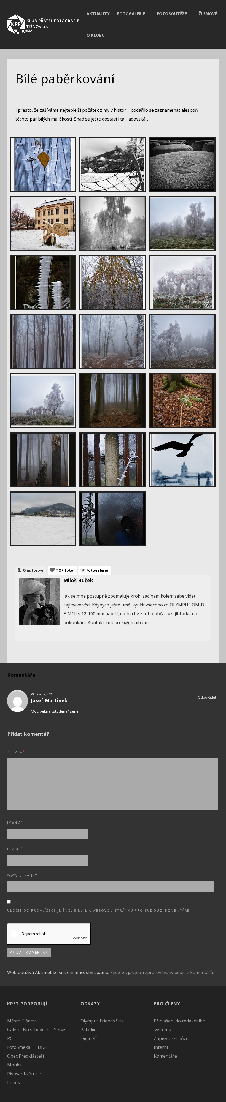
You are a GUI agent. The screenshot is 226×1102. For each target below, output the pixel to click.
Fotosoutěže (172, 13)
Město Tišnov (21, 1021)
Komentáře (165, 1056)
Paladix (87, 1030)
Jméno (15, 822)
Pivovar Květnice (24, 1074)
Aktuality (98, 13)
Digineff (88, 1038)
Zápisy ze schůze (171, 1038)
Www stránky (22, 875)
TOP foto (64, 570)
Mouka (14, 1065)
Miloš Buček (78, 580)
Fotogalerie (131, 13)
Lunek (13, 1082)
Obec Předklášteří (25, 1056)
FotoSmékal (19, 1047)
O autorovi (33, 570)
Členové (207, 13)
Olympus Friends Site (102, 1021)
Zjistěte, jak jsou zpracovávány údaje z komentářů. (162, 972)
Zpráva (16, 752)
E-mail (15, 849)
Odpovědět (206, 697)
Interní (161, 1047)
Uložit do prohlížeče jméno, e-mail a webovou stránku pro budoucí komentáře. (99, 910)
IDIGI (41, 1047)
